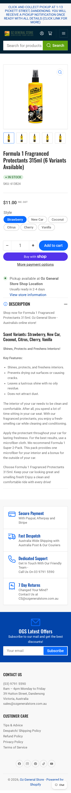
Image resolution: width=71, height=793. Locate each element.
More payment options (35, 265)
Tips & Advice (13, 725)
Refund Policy (13, 736)
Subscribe (55, 651)
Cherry (28, 227)
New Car (37, 219)
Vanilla (46, 227)
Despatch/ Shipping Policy (22, 731)
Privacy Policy (13, 742)
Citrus (11, 227)
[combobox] (35, 45)
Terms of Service (15, 747)
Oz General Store (32, 779)
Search (58, 45)
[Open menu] (63, 33)
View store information (28, 295)
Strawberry (15, 219)
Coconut (58, 219)
